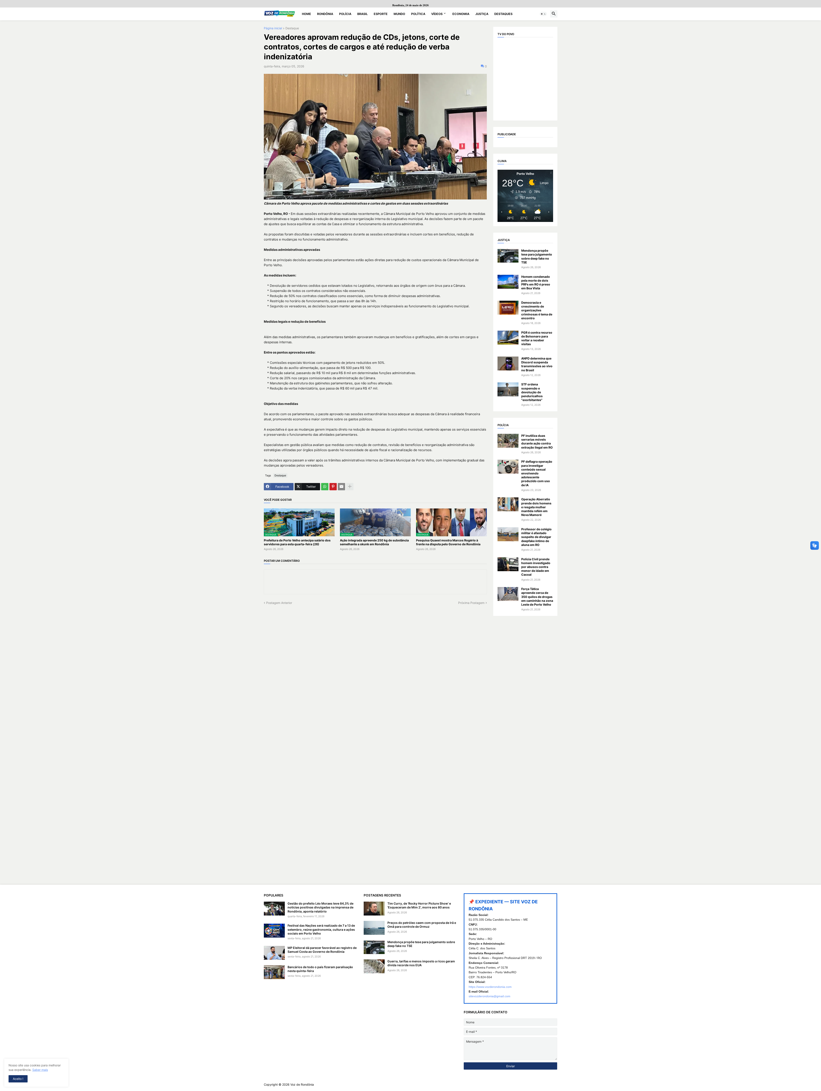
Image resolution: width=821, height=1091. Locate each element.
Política (418, 14)
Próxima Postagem (471, 603)
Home (306, 14)
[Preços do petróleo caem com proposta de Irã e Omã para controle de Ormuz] (374, 928)
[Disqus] (375, 658)
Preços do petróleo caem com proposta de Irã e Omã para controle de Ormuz (421, 924)
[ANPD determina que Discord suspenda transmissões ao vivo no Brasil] (508, 363)
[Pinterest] (333, 486)
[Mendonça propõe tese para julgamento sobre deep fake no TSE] (508, 256)
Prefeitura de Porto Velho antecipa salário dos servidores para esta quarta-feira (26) (297, 542)
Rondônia (325, 14)
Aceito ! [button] (18, 1079)
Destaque (292, 28)
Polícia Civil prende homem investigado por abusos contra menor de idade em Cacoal (535, 567)
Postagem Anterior (279, 603)
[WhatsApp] (324, 486)
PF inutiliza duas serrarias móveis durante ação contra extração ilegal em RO (537, 441)
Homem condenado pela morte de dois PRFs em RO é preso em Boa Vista (535, 282)
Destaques (503, 14)
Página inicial (273, 28)
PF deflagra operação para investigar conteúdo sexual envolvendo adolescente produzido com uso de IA (536, 473)
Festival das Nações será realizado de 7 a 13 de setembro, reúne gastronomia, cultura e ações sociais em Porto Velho (321, 929)
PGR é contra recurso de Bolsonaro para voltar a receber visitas (536, 338)
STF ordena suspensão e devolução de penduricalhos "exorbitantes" (532, 392)
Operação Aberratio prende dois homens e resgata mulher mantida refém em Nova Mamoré (536, 507)
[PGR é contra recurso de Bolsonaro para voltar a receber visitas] (508, 338)
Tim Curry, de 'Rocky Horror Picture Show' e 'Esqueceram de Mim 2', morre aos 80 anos (419, 905)
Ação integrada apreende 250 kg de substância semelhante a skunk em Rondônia (374, 542)
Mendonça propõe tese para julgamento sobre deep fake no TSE (536, 256)
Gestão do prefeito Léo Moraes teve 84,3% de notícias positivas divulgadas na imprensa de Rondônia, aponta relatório (320, 907)
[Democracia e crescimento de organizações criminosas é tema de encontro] (508, 308)
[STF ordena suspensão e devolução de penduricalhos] (508, 389)
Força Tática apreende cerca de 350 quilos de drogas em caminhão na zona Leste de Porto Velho (537, 596)
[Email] (341, 486)
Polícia (345, 14)
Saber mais (40, 1070)
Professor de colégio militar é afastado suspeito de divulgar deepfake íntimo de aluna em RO (536, 537)
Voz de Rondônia (302, 1084)
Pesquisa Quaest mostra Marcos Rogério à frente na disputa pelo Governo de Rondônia (448, 542)
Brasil (362, 14)
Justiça (481, 14)
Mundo (399, 14)
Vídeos (437, 14)
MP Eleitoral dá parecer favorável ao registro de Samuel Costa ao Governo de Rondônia (322, 949)
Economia (460, 14)
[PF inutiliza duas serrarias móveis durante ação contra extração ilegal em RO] (508, 441)
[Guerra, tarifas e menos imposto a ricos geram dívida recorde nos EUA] (374, 966)
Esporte (381, 14)
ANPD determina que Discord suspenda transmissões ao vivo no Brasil (536, 364)
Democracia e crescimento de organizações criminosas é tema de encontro (536, 310)
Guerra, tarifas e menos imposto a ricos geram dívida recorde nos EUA (421, 963)
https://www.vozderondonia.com (490, 986)
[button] (543, 14)
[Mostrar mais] (349, 486)
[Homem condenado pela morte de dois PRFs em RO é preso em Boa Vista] (508, 282)
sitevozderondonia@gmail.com (489, 996)
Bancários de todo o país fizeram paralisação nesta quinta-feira (320, 969)
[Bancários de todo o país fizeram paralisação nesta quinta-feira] (274, 972)
